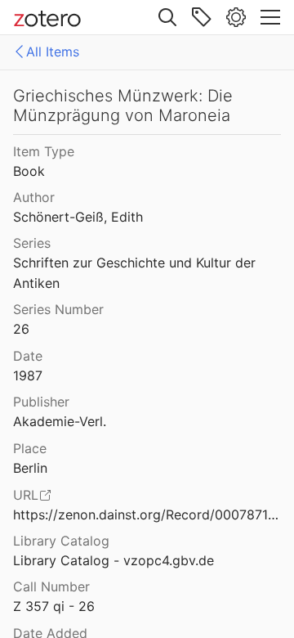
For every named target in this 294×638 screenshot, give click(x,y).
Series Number (58, 309)
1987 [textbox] (27, 375)
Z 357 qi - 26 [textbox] (54, 606)
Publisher (41, 401)
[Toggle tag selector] (202, 17)
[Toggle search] (167, 17)
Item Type (43, 151)
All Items (52, 51)
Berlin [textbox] (30, 468)
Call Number (51, 586)
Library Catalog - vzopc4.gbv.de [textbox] (113, 560)
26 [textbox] (21, 329)
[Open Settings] (236, 17)
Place (30, 448)
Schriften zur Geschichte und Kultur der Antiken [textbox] (136, 272)
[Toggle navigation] (270, 17)
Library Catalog (61, 540)
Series (32, 243)
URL (25, 495)
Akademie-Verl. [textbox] (59, 421)
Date (27, 356)
